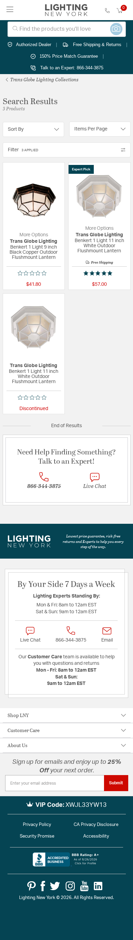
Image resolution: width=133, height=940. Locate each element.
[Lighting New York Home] (66, 10)
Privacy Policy (37, 825)
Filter (23, 150)
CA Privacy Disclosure (96, 825)
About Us (17, 745)
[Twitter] (54, 886)
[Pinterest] (31, 886)
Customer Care (24, 730)
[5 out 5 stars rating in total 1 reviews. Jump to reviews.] (99, 273)
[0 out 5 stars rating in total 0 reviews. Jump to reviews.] (34, 273)
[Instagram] (70, 886)
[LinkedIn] (98, 886)
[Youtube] (84, 886)
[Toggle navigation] (10, 10)
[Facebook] (43, 886)
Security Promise (37, 836)
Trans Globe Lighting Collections (43, 79)
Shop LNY (18, 715)
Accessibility (96, 836)
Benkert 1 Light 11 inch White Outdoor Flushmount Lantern (99, 245)
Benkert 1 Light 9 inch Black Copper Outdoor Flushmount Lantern (34, 252)
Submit (116, 783)
